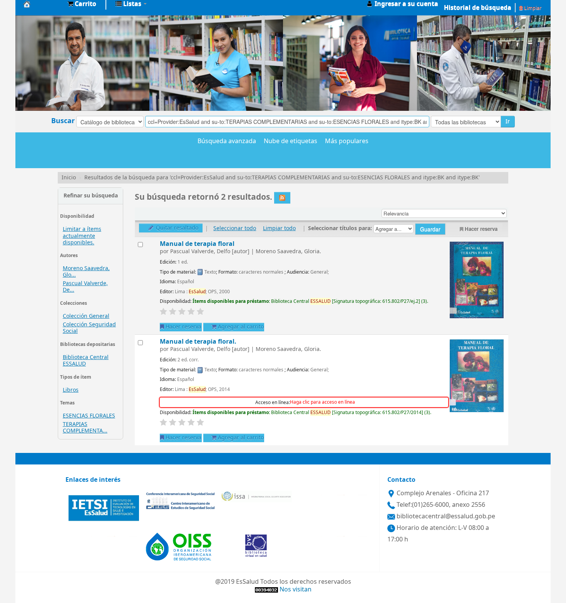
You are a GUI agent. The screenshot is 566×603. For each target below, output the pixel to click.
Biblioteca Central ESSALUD (86, 360)
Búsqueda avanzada (227, 141)
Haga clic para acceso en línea (322, 402)
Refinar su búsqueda (91, 196)
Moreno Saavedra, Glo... (86, 271)
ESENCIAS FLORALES (89, 416)
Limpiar (532, 8)
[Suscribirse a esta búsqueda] (282, 198)
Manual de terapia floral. (198, 341)
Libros (71, 390)
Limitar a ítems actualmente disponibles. (82, 235)
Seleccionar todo (234, 228)
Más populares (346, 141)
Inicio (69, 178)
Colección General (86, 316)
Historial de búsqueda (477, 7)
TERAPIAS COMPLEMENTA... (85, 427)
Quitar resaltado (176, 228)
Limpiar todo (279, 228)
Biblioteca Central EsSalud (42, 4)
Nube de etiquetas (290, 141)
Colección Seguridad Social (89, 328)
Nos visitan (295, 589)
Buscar (63, 121)
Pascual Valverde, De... (85, 286)
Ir (508, 121)
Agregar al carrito (240, 327)
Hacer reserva (481, 228)
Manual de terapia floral (197, 243)
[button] (82, 4)
